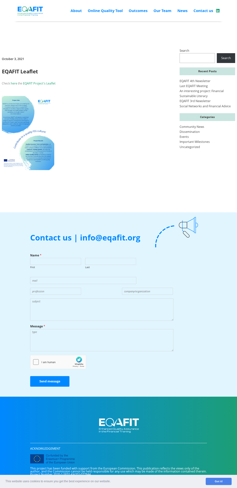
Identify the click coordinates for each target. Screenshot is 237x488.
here (14, 83)
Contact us (203, 10)
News (182, 10)
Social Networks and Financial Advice (205, 106)
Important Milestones (195, 142)
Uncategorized (190, 147)
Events (184, 137)
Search (184, 51)
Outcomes (138, 10)
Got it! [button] (219, 481)
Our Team (162, 10)
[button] (111, 481)
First (32, 267)
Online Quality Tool (105, 10)
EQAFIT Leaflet (20, 71)
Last (87, 267)
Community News (192, 127)
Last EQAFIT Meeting (194, 86)
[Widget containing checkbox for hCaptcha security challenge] (58, 362)
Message (37, 326)
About (76, 10)
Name (35, 255)
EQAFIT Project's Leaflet (39, 83)
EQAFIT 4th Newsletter (195, 81)
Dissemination (190, 132)
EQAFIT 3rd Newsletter (195, 101)
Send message (49, 381)
